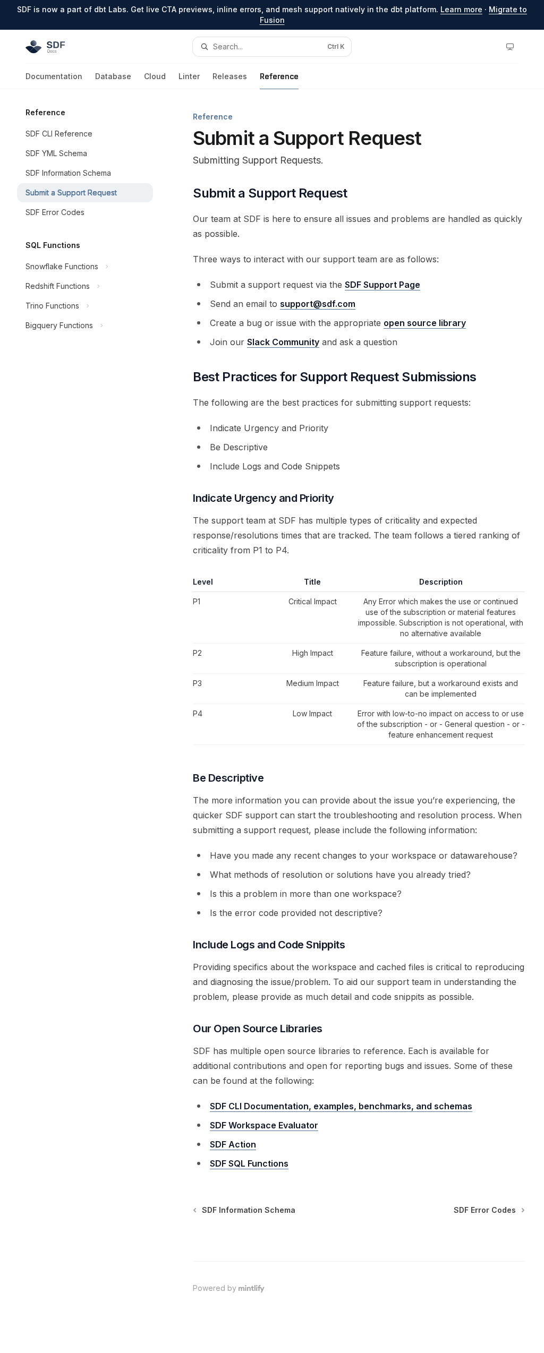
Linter (189, 76)
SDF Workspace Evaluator (264, 1125)
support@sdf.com (317, 303)
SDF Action (233, 1144)
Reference (279, 76)
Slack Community (283, 342)
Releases (229, 76)
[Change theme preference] (510, 46)
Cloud (155, 76)
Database (113, 76)
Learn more (461, 9)
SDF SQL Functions (249, 1163)
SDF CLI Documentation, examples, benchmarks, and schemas (341, 1106)
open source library (425, 323)
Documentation (54, 76)
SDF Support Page (382, 284)
